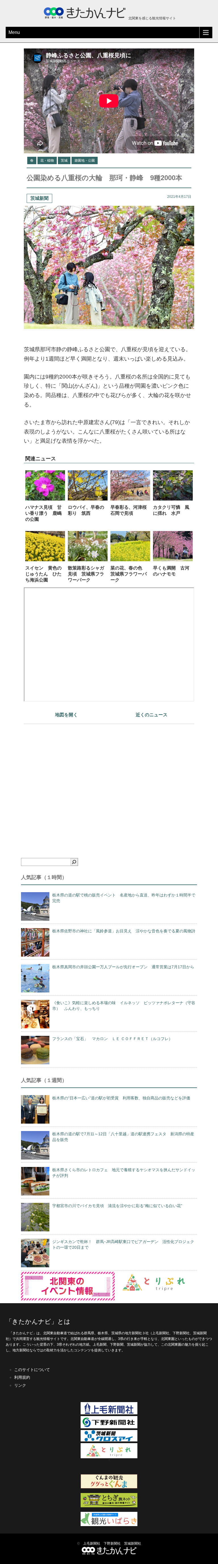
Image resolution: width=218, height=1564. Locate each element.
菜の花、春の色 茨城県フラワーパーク (128, 574)
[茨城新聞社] (109, 1440)
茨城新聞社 (132, 1543)
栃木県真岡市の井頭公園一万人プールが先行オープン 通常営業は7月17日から (123, 967)
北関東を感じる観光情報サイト (151, 18)
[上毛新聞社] (109, 1413)
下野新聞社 (112, 1543)
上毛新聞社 (91, 1543)
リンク (20, 1385)
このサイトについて (32, 1369)
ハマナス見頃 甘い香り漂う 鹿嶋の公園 (43, 513)
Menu (14, 32)
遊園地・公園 (84, 160)
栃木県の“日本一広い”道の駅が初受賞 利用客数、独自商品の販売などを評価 (121, 1098)
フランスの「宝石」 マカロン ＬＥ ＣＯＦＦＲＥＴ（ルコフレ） (112, 1038)
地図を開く (66, 714)
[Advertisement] (109, 781)
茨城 (64, 160)
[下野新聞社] (109, 1427)
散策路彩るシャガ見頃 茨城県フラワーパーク (86, 574)
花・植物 (47, 160)
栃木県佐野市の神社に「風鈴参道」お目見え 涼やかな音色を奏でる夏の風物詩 (123, 931)
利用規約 (22, 1377)
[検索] (74, 862)
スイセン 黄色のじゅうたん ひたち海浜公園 (43, 574)
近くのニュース (151, 714)
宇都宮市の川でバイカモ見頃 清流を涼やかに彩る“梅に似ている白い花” (117, 1205)
